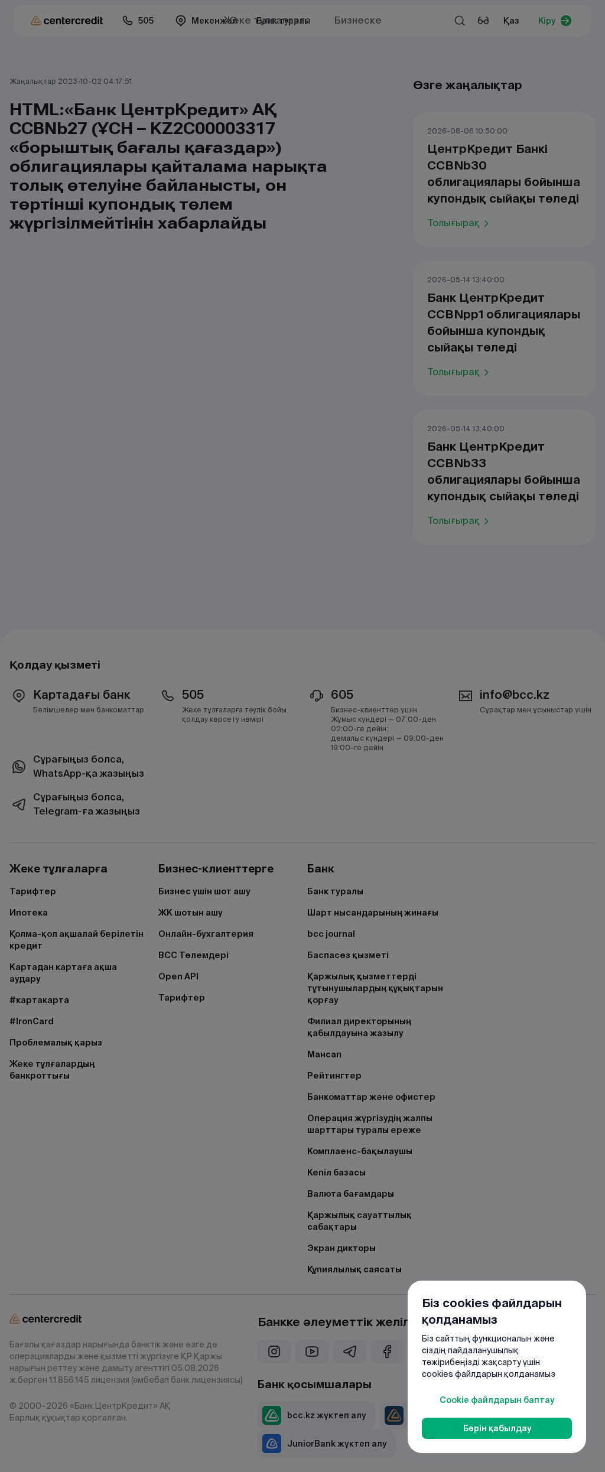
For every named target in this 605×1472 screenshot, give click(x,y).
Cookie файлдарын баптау (497, 1400)
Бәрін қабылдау (497, 1428)
